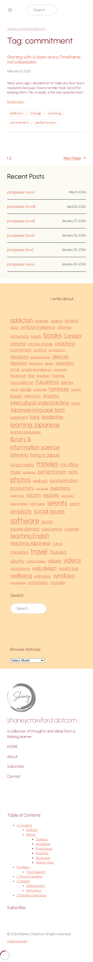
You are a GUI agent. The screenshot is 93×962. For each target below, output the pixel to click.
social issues (49, 511)
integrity (51, 395)
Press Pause (44, 849)
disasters (18, 363)
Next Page (75, 158)
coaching (54, 113)
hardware (59, 389)
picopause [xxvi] (20, 235)
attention (64, 327)
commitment (19, 123)
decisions (19, 356)
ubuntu (17, 561)
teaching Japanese (30, 543)
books (53, 335)
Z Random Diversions (31, 895)
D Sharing (23, 881)
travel (39, 551)
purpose (42, 488)
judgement (19, 417)
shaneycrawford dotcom (26, 29)
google (25, 389)
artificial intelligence (38, 327)
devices (60, 356)
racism (33, 495)
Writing (31, 835)
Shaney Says (45, 862)
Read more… (16, 102)
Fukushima (47, 382)
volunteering (20, 568)
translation (19, 552)
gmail (14, 389)
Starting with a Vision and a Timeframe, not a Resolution (44, 59)
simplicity (21, 511)
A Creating (24, 825)
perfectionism (45, 123)
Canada (72, 336)
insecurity (32, 395)
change (35, 113)
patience (29, 472)
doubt (49, 363)
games (67, 382)
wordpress (18, 582)
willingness (42, 576)
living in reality (22, 464)
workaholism (38, 582)
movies (47, 463)
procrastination (64, 480)
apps (14, 327)
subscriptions (51, 529)
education (65, 363)
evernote (60, 369)
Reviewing (43, 858)
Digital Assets (35, 886)
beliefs (36, 336)
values (54, 561)
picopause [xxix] (20, 192)
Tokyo (57, 543)
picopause (43, 844)
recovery (67, 495)
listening (19, 455)
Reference (33, 890)
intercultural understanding (39, 403)
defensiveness (40, 357)
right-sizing (37, 504)
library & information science (34, 443)
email (14, 369)
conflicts (39, 350)
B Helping (23, 867)
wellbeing (21, 575)
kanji (34, 417)
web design (44, 568)
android (56, 321)
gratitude (39, 389)
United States (36, 561)
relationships (19, 504)
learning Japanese (35, 424)
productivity (22, 488)
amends (41, 321)
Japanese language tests (37, 410)
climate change (40, 344)
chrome (18, 343)
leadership (52, 417)
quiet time (17, 495)
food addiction (22, 382)
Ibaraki (16, 395)
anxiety (71, 320)
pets (73, 472)
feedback (43, 376)
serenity (57, 502)
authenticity (19, 336)
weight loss (68, 568)
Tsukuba (57, 552)
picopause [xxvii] (21, 221)
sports (47, 521)
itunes (75, 403)
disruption (36, 363)
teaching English (29, 535)
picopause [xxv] (20, 250)
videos (72, 560)
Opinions (42, 839)
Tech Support (36, 872)
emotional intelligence (36, 369)
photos (20, 480)
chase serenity (17, 941)
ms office (69, 464)
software (24, 520)
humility (76, 389)
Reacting (42, 853)
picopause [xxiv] (20, 264)
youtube (57, 582)
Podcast (31, 830)
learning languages (25, 432)
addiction (16, 113)
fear (31, 375)
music (15, 472)
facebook (18, 375)
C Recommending (29, 876)
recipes (51, 495)
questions (60, 488)
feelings (58, 375)
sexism (75, 503)
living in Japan (45, 455)
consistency (57, 350)
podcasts (40, 480)
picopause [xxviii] (21, 206)
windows (63, 575)
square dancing (24, 528)
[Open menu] (10, 10)
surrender (71, 529)
